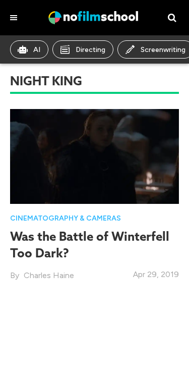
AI (36, 49)
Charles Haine (49, 275)
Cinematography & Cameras (65, 218)
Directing (90, 49)
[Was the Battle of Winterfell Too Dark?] (94, 155)
